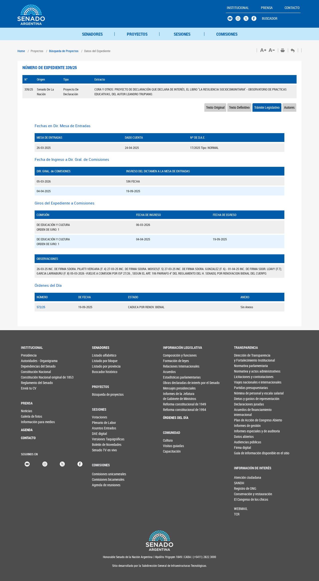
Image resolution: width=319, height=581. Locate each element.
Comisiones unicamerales (100, 474)
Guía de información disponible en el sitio (244, 453)
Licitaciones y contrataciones (244, 376)
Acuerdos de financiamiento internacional (244, 412)
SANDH (239, 483)
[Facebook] (80, 463)
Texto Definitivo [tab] (239, 107)
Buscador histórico (102, 371)
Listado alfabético (102, 355)
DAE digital (99, 433)
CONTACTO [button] (292, 7)
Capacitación (172, 451)
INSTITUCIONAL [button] (238, 7)
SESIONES (182, 34)
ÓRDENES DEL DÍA (173, 417)
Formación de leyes (173, 360)
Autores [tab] (289, 107)
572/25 (41, 307)
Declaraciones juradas (244, 404)
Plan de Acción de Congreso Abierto (244, 420)
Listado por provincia (102, 366)
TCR (236, 514)
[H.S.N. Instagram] (239, 19)
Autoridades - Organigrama (31, 360)
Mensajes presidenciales (173, 388)
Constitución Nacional (31, 371)
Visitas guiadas (173, 445)
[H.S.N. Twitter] (247, 19)
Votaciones (99, 417)
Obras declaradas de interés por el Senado (173, 382)
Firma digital (242, 447)
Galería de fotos (31, 416)
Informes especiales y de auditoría (244, 431)
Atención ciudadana (242, 477)
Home (21, 51)
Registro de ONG (242, 488)
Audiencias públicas (244, 442)
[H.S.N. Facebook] (255, 19)
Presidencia (29, 355)
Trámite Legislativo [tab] (267, 107)
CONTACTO (28, 437)
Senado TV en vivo (102, 450)
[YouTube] (27, 463)
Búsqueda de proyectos (102, 394)
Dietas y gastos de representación (244, 398)
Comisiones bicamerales (100, 479)
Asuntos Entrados (102, 428)
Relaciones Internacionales (173, 366)
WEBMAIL (241, 508)
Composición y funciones (173, 355)
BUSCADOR (269, 18)
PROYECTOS (137, 34)
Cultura (168, 440)
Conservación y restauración (242, 493)
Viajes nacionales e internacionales (244, 382)
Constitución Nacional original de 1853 (31, 377)
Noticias (26, 410)
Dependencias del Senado (31, 366)
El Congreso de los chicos (242, 499)
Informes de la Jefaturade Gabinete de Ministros (173, 396)
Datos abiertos (244, 436)
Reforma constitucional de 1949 (173, 404)
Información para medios (31, 421)
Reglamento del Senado (31, 382)
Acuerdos (169, 371)
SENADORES (92, 34)
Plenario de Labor (102, 422)
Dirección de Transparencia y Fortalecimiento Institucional (244, 358)
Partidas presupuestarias (244, 387)
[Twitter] (62, 463)
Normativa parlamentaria (244, 365)
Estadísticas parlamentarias (173, 377)
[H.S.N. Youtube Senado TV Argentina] (232, 19)
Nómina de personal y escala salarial (244, 393)
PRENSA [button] (267, 7)
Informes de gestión (244, 425)
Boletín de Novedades (102, 444)
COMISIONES (227, 34)
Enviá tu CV (28, 388)
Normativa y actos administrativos (244, 371)
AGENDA (27, 429)
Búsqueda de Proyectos (64, 51)
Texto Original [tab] (215, 107)
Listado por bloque (102, 360)
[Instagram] (44, 463)
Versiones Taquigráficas (102, 439)
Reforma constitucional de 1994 (173, 409)
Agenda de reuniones (100, 485)
